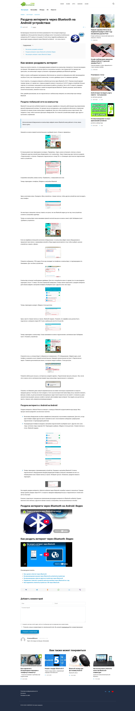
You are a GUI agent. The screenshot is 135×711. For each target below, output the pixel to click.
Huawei (68, 3)
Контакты (23, 693)
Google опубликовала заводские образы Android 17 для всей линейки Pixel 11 (102, 61)
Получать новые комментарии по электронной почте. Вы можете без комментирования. (53, 627)
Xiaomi (86, 3)
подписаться (65, 627)
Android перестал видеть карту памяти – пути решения (101, 94)
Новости (53, 10)
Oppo (73, 3)
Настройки (34, 10)
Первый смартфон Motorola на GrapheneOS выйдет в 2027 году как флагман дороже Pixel (101, 31)
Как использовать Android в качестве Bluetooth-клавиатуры (102, 670)
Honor (62, 3)
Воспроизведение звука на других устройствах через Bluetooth (43, 578)
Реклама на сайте (25, 695)
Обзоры (41, 10)
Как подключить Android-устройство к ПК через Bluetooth (41, 582)
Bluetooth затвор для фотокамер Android (76, 669)
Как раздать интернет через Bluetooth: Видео (38, 54)
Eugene (34, 27)
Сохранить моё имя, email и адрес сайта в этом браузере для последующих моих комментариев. (45, 624)
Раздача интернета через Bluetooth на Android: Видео (41, 52)
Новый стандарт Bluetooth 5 (54, 668)
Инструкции (24, 10)
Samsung (79, 3)
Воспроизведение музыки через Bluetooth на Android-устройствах (44, 576)
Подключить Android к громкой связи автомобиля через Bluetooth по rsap (46, 580)
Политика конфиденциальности (29, 691)
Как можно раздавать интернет (34, 49)
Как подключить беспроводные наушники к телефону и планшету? (30, 670)
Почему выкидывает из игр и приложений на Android (100, 119)
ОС (48, 10)
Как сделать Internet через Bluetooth (35, 574)
